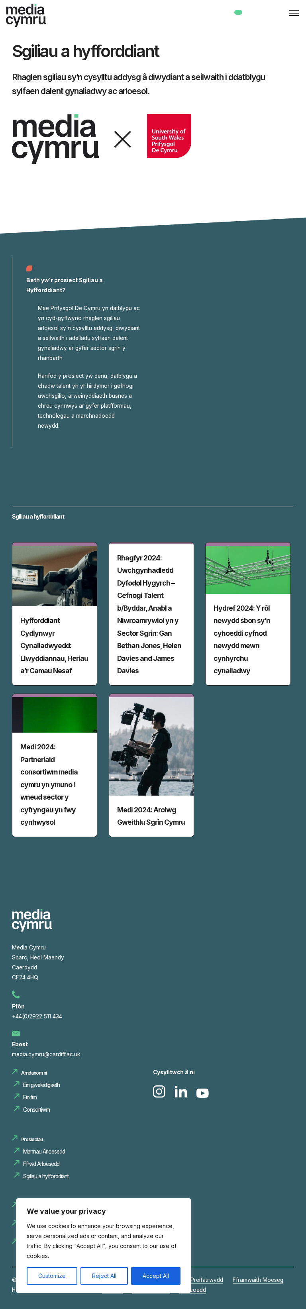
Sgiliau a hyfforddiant (46, 1176)
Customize (52, 1275)
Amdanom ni (34, 1073)
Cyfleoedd (192, 1290)
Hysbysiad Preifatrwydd (193, 1280)
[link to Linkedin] (182, 1096)
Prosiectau (32, 1139)
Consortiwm (36, 1110)
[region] (103, 1245)
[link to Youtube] (202, 1096)
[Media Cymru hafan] (26, 17)
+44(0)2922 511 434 (37, 1016)
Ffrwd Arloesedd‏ (41, 1164)
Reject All (104, 1275)
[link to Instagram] (160, 1096)
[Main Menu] (292, 14)
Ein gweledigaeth (41, 1085)
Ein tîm (30, 1097)
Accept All (156, 1275)
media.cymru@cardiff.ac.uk (46, 1054)
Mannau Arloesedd (44, 1151)
